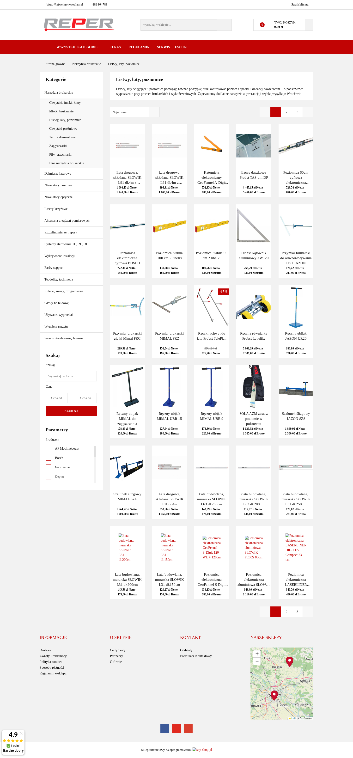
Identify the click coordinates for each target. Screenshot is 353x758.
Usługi (182, 47)
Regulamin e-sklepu (53, 673)
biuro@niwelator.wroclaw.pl (65, 4)
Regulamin (139, 47)
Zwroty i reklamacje (53, 656)
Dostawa (45, 650)
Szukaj (71, 411)
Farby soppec (53, 267)
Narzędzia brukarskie (59, 92)
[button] (53, 638)
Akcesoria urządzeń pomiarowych (67, 220)
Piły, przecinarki (60, 154)
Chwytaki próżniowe (63, 128)
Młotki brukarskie (61, 111)
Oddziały (186, 650)
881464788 (100, 4)
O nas (116, 47)
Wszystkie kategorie (76, 47)
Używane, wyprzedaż (58, 315)
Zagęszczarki (58, 146)
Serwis (163, 47)
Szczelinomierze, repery (60, 232)
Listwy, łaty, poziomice (65, 120)
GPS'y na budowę (56, 303)
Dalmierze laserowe (58, 173)
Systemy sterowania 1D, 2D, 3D (66, 244)
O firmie (116, 662)
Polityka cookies (51, 662)
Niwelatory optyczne (58, 197)
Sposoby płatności (52, 667)
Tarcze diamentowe (62, 137)
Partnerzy (116, 656)
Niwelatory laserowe (58, 185)
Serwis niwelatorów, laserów (63, 338)
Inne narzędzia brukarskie (66, 163)
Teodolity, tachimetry (58, 279)
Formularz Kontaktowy (196, 656)
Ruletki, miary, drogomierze (63, 291)
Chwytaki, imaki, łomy (65, 102)
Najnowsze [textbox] (120, 112)
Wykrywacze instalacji (59, 256)
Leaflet (293, 718)
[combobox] (135, 112)
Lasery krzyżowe (56, 209)
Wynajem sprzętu (56, 326)
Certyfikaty (117, 650)
